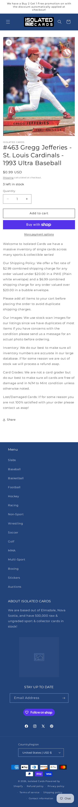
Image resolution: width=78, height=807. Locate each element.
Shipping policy (52, 792)
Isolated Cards (37, 781)
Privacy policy (56, 786)
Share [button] (11, 419)
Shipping (8, 177)
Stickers (14, 577)
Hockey (13, 496)
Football (14, 487)
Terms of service (29, 792)
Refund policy (35, 786)
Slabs (12, 460)
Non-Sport (16, 514)
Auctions (14, 586)
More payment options (39, 234)
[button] (8, 21)
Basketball (16, 478)
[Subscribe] (63, 698)
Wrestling (15, 523)
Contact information (41, 798)
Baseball (14, 469)
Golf (11, 541)
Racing (13, 505)
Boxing (13, 568)
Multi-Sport (16, 559)
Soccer (13, 532)
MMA (12, 550)
